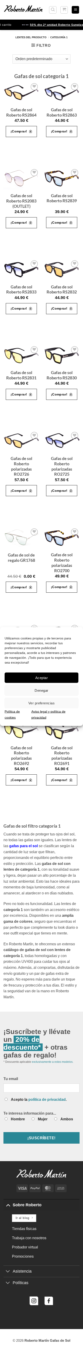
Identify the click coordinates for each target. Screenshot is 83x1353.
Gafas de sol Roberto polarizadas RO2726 (21, 466)
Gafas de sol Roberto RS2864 (21, 112)
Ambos (66, 1119)
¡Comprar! (19, 131)
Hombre (18, 1119)
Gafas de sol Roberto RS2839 (62, 198)
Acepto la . (39, 1099)
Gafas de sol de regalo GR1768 (21, 558)
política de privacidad (47, 1099)
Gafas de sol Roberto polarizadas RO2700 (62, 562)
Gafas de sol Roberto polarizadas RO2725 (62, 466)
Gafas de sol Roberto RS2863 (62, 112)
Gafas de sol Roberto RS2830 (62, 375)
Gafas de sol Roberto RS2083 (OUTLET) (21, 201)
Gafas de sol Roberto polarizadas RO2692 (21, 755)
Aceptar (41, 677)
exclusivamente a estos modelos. (52, 1061)
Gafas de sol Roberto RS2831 (21, 375)
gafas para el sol (23, 846)
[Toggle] (7, 1205)
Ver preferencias (41, 703)
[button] (52, 10)
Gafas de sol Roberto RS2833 (21, 289)
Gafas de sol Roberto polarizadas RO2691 (62, 755)
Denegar (41, 690)
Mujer (42, 1119)
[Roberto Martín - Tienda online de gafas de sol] (23, 10)
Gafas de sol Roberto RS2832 (62, 289)
